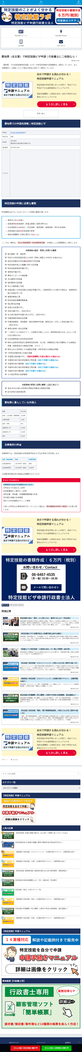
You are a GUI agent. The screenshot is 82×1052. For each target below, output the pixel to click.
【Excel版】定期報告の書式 (55, 1048)
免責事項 (68, 1042)
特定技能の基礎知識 (17, 605)
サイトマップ (41, 1042)
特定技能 (6, 605)
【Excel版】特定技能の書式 (24, 1048)
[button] (78, 774)
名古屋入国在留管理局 (18, 132)
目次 (39, 113)
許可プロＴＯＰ (14, 1042)
